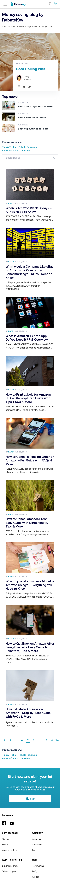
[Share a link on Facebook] (19, 86)
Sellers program (9, 871)
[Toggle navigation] (5, 4)
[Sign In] (49, 3)
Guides (35, 876)
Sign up (30, 798)
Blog (34, 850)
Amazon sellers (9, 850)
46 (51, 740)
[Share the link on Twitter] (24, 86)
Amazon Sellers (10, 150)
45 (45, 740)
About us (36, 839)
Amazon (25, 150)
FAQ (34, 871)
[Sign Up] (55, 3)
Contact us (37, 844)
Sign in (5, 844)
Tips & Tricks (9, 147)
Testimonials (38, 865)
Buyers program (10, 865)
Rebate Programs (28, 147)
